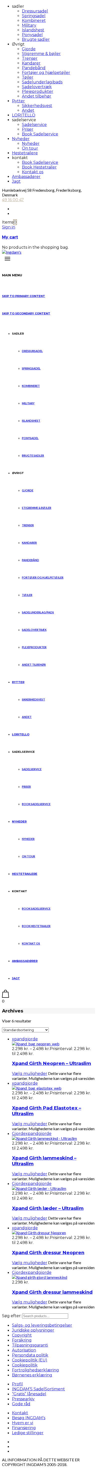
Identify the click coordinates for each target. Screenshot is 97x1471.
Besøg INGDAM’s (28, 1417)
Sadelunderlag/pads (42, 82)
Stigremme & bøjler (41, 53)
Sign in (8, 227)
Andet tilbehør (36, 96)
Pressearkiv (23, 1399)
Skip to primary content (23, 296)
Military (29, 25)
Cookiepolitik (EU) (29, 1360)
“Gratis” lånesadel (29, 1394)
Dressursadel (35, 11)
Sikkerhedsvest (37, 105)
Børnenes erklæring (32, 1375)
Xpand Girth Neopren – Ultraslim (51, 1063)
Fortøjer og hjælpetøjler (46, 72)
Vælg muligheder (29, 1073)
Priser (27, 129)
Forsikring (22, 1340)
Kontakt (20, 1413)
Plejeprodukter (37, 91)
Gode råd (21, 1404)
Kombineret (34, 20)
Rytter (18, 101)
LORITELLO (23, 115)
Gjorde (29, 49)
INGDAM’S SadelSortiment (38, 1389)
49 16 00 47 (13, 199)
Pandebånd (34, 67)
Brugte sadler (36, 39)
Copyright (22, 1335)
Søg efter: (11, 1315)
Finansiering (24, 1427)
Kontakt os (32, 172)
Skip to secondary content (26, 313)
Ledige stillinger (28, 1432)
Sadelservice (34, 124)
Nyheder (21, 138)
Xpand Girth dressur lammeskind (52, 1292)
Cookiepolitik (25, 1365)
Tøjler (27, 77)
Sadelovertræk (37, 86)
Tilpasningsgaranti (30, 1345)
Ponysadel (32, 34)
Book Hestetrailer (39, 167)
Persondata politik (30, 1355)
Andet (28, 110)
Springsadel (34, 15)
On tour (30, 148)
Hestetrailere (25, 153)
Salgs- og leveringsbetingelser (42, 1325)
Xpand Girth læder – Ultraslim (48, 1208)
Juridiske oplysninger (33, 1330)
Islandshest (33, 30)
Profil (17, 1384)
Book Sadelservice (40, 134)
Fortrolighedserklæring (35, 1370)
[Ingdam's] (11, 252)
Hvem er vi (22, 1422)
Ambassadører (26, 176)
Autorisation (24, 1350)
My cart (10, 237)
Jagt (16, 181)
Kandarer (31, 63)
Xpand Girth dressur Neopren (48, 1252)
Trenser (30, 58)
